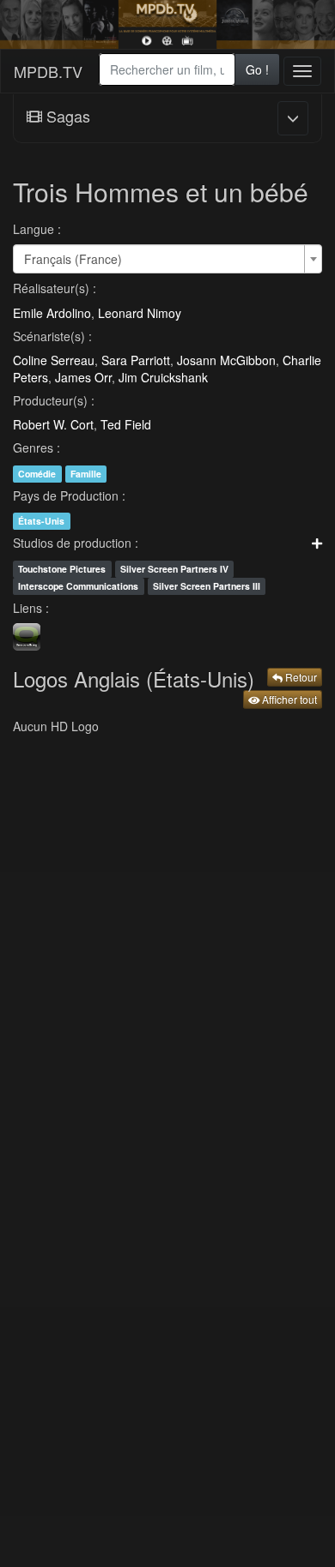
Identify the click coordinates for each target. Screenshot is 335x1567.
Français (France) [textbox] (73, 258)
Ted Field (125, 424)
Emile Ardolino (52, 312)
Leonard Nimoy (139, 312)
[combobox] (167, 69)
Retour (300, 676)
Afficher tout (288, 699)
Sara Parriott (135, 360)
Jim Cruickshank (163, 377)
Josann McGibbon (226, 360)
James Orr (83, 377)
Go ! (257, 69)
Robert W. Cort (53, 424)
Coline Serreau (53, 360)
